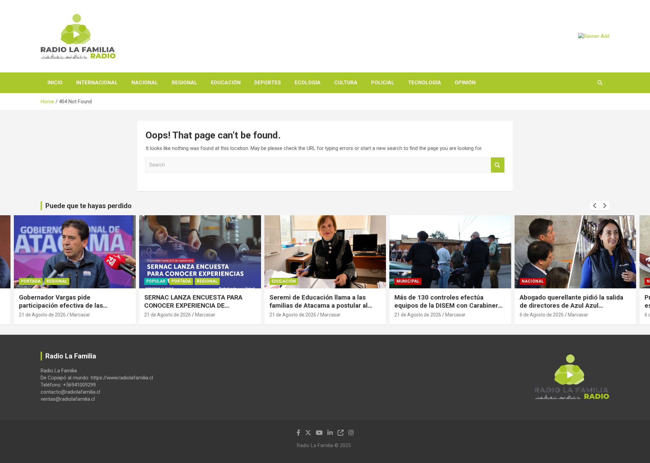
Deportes (267, 83)
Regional (184, 83)
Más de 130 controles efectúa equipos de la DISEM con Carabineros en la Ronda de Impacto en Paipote (324, 305)
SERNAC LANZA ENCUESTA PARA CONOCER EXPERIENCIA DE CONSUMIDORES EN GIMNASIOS (68, 305)
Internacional (97, 83)
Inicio (55, 83)
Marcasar (80, 314)
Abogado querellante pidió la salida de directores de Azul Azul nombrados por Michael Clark (446, 305)
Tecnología (424, 83)
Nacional (144, 83)
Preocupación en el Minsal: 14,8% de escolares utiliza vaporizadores (574, 301)
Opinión (465, 83)
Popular (31, 281)
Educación (226, 83)
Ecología (308, 83)
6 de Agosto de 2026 (417, 314)
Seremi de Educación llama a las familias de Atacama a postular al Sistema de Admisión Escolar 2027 (196, 305)
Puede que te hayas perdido (88, 206)
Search (497, 165)
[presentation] (595, 206)
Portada (56, 281)
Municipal (283, 281)
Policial (382, 83)
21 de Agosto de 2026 (42, 314)
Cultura (346, 83)
